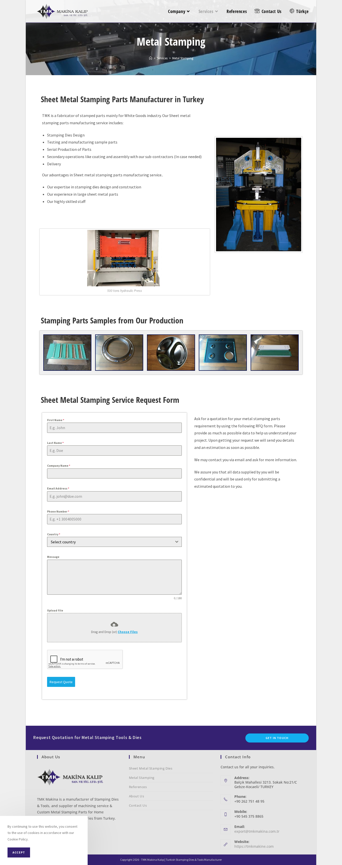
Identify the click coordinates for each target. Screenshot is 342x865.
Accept (19, 852)
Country (53, 534)
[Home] (150, 58)
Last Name (55, 443)
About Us (136, 796)
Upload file (55, 610)
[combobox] (114, 542)
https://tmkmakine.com (254, 846)
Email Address (58, 488)
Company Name (58, 465)
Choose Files (128, 632)
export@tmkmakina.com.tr (256, 831)
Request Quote (61, 682)
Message (53, 557)
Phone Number (58, 511)
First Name (55, 420)
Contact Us (138, 805)
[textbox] (109, 542)
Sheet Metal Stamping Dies (151, 768)
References (138, 787)
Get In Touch (277, 738)
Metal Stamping (141, 777)
